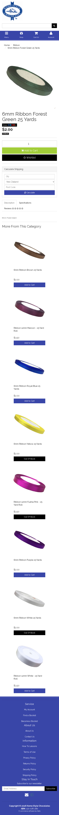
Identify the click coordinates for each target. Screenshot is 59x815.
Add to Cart (31, 150)
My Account (29, 709)
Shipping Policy (29, 775)
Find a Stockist (29, 715)
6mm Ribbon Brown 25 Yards (28, 270)
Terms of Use (29, 752)
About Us (29, 731)
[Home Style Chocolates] (29, 10)
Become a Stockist (29, 721)
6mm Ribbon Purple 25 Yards (28, 560)
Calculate (30, 192)
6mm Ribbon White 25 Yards (27, 618)
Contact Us (29, 737)
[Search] (54, 25)
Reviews (8, 208)
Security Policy (29, 769)
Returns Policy (29, 763)
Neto (38, 811)
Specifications (25, 203)
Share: (5, 125)
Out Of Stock (29, 459)
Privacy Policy (29, 758)
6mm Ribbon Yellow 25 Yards (28, 444)
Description (9, 203)
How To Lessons (29, 746)
